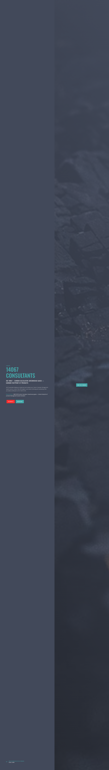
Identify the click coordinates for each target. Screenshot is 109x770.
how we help (19, 401)
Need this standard (82, 385)
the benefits (10, 401)
